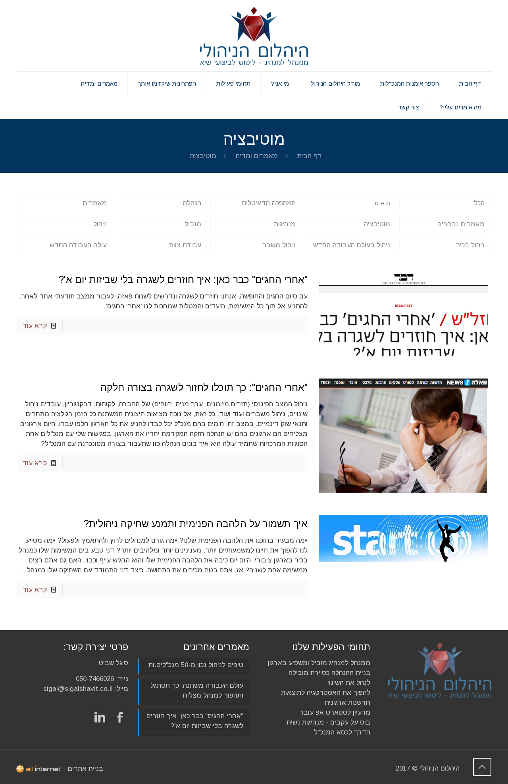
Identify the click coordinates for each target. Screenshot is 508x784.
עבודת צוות (185, 245)
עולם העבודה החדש (78, 245)
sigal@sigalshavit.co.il (78, 688)
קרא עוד (35, 325)
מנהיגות (285, 224)
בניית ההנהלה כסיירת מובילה (329, 673)
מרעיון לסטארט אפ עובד (334, 712)
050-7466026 (95, 679)
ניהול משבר (279, 245)
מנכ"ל (193, 224)
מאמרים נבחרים (461, 224)
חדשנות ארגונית (347, 702)
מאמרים (95, 203)
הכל (479, 203)
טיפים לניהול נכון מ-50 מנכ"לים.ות (195, 665)
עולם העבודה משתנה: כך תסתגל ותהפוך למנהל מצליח (196, 690)
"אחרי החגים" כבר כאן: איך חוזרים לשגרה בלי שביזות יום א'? (183, 279)
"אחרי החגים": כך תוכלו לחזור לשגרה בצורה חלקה (204, 387)
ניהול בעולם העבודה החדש (351, 245)
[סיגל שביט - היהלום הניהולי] (254, 35)
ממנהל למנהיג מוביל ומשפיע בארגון (319, 663)
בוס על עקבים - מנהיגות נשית (328, 722)
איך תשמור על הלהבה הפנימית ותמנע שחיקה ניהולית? (196, 523)
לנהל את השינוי (348, 682)
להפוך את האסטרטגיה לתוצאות (325, 692)
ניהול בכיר (470, 245)
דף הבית (309, 156)
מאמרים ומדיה (257, 156)
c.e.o (382, 203)
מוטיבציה (377, 224)
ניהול (100, 224)
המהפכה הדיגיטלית (269, 203)
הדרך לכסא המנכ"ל (342, 732)
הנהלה (192, 203)
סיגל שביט (113, 663)
